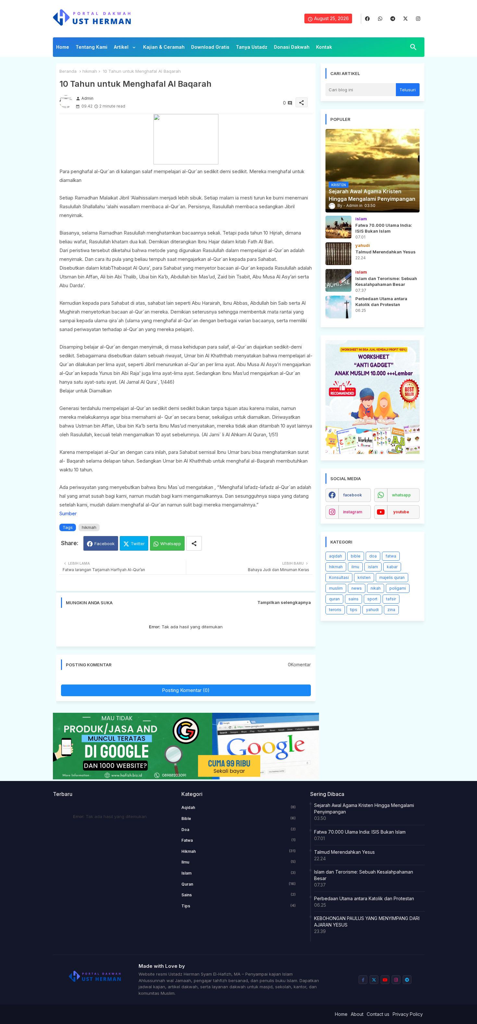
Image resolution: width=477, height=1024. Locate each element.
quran (334, 598)
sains (354, 598)
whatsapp (401, 495)
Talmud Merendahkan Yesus (344, 852)
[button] (413, 47)
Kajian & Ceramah (164, 47)
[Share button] (194, 543)
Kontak (324, 47)
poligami (397, 588)
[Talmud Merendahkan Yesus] (338, 253)
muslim (336, 588)
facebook (352, 495)
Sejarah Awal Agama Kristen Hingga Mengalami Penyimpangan (364, 808)
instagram (352, 511)
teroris (335, 609)
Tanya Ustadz (251, 47)
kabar (392, 566)
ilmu (355, 566)
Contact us (378, 1014)
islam (373, 566)
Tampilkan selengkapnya (284, 602)
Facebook (104, 543)
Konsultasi (339, 577)
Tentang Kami (91, 47)
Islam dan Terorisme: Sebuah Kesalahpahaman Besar (363, 875)
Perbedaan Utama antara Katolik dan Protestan (364, 898)
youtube (401, 511)
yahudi (372, 609)
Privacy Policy (408, 1014)
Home (62, 47)
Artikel (122, 47)
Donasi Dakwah (292, 47)
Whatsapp (170, 543)
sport (372, 598)
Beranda (68, 71)
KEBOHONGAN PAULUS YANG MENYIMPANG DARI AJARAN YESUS (367, 921)
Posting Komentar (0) (186, 690)
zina (391, 609)
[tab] (62, 48)
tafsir (391, 598)
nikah (376, 588)
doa (373, 556)
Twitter (138, 543)
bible (356, 556)
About (357, 1014)
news (356, 588)
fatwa (390, 556)
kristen (364, 577)
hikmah (89, 71)
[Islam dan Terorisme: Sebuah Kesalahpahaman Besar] (338, 280)
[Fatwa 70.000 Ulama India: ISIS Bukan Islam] (338, 227)
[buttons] (367, 19)
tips (353, 609)
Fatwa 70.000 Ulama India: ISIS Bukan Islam (360, 832)
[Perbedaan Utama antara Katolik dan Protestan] (338, 307)
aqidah (335, 556)
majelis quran (392, 577)
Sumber (68, 513)
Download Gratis (210, 47)
